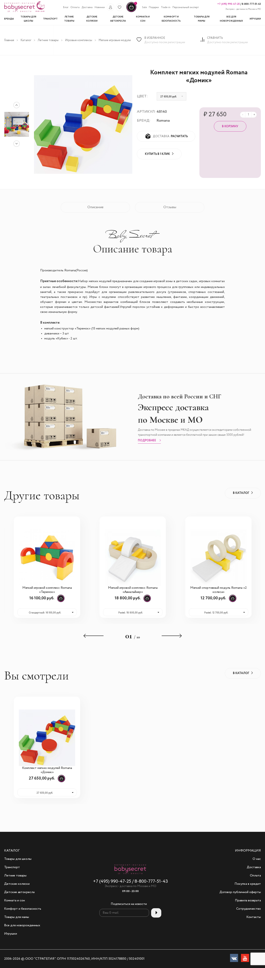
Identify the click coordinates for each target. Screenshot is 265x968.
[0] (131, 11)
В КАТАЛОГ (241, 493)
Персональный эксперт (185, 7)
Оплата (75, 7)
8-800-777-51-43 (251, 4)
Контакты (253, 917)
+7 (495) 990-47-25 (228, 4)
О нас (257, 859)
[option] (16, 124)
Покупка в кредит (248, 884)
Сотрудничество (248, 908)
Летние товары (48, 40)
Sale (144, 7)
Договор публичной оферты (240, 892)
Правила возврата (248, 900)
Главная (9, 40)
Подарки (154, 7)
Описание (95, 207)
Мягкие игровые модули (115, 40)
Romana (163, 120)
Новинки (100, 7)
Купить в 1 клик (157, 154)
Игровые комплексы (78, 40)
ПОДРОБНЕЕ (147, 441)
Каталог (25, 40)
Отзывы (169, 207)
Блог (65, 7)
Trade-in (165, 7)
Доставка (87, 7)
